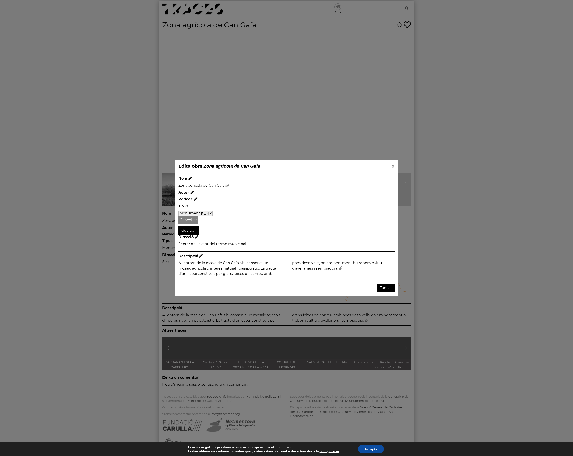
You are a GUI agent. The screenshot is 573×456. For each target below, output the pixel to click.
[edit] (190, 178)
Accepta (371, 449)
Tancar (386, 288)
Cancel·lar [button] (188, 220)
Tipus (183, 206)
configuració (329, 451)
